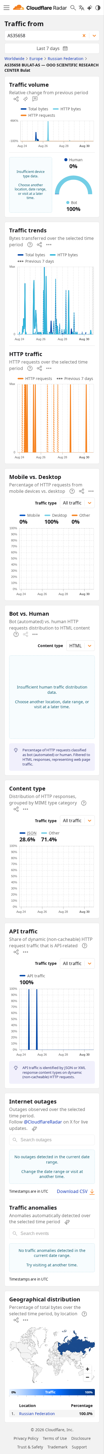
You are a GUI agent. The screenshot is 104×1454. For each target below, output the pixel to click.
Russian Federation (37, 1413)
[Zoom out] (87, 1377)
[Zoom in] (87, 1369)
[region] (52, 1356)
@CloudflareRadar (43, 1122)
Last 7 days (57, 49)
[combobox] (40, 35)
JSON (32, 833)
